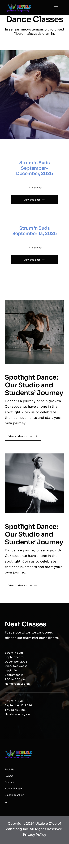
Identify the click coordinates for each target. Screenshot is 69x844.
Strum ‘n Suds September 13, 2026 (34, 230)
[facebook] (52, 8)
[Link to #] (56, 7)
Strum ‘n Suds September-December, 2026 (34, 168)
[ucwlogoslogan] (19, 5)
